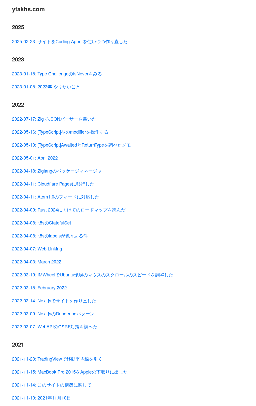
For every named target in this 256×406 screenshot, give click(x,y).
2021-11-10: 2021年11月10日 (41, 397)
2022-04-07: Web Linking (37, 248)
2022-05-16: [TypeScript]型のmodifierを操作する (60, 131)
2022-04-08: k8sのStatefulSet (41, 222)
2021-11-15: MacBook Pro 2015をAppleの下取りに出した (70, 371)
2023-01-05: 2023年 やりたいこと (46, 86)
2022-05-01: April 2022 (35, 157)
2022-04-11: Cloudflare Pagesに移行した (53, 183)
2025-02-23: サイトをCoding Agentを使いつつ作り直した (70, 41)
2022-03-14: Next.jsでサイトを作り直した (54, 300)
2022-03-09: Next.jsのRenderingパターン (53, 313)
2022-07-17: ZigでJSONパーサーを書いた (54, 118)
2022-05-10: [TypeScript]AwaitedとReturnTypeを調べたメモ (71, 144)
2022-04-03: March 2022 (36, 261)
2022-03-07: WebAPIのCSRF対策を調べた (55, 326)
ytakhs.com (28, 8)
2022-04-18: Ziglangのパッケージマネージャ (57, 170)
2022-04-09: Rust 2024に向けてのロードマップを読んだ (69, 209)
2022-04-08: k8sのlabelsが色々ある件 (50, 235)
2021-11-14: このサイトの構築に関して (52, 384)
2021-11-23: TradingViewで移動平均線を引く (57, 358)
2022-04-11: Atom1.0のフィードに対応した (55, 196)
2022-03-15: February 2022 (39, 287)
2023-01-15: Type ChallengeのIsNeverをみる (57, 73)
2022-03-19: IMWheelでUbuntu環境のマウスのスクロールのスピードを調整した (92, 274)
